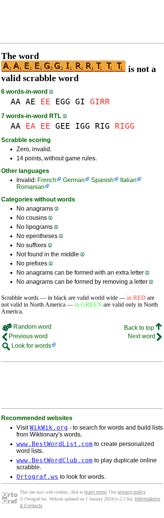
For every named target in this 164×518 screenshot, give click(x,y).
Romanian (30, 187)
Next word (142, 336)
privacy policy (131, 492)
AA (16, 101)
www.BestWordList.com (54, 444)
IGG (82, 126)
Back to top (140, 328)
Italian (128, 180)
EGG (62, 101)
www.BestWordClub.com (54, 460)
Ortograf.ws (37, 476)
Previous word (27, 336)
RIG (102, 126)
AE (30, 101)
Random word (31, 326)
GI (80, 101)
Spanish (102, 180)
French (46, 180)
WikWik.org (49, 427)
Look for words (30, 345)
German (74, 180)
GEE (62, 126)
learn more (95, 492)
